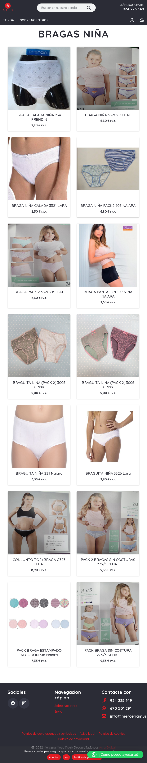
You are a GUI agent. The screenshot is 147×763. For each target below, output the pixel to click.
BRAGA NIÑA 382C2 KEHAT (108, 115)
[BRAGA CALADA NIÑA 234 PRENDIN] (39, 49)
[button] (115, 754)
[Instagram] (24, 703)
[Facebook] (13, 703)
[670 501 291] (106, 708)
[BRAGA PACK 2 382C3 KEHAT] (39, 226)
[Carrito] (141, 20)
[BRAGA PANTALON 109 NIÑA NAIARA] (108, 226)
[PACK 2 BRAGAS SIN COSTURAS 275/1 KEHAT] (108, 494)
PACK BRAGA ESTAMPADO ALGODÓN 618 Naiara (39, 652)
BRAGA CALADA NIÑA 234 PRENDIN (39, 117)
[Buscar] (89, 7)
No (66, 757)
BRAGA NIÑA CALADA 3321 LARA (39, 205)
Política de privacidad (87, 757)
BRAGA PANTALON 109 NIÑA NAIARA (108, 294)
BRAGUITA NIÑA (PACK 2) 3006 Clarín (108, 384)
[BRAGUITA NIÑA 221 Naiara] (39, 408)
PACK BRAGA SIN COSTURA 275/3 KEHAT (107, 652)
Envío (58, 711)
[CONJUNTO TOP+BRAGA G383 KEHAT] (39, 494)
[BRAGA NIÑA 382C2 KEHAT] (108, 49)
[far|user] (132, 19)
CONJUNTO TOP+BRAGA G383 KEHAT (39, 561)
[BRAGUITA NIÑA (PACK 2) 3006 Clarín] (108, 317)
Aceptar (54, 757)
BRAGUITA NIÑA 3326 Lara (108, 473)
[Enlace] (8, 7)
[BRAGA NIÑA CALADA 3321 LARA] (39, 140)
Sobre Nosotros (66, 706)
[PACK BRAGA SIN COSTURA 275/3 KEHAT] (108, 585)
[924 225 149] (106, 700)
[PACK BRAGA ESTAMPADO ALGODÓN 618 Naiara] (39, 585)
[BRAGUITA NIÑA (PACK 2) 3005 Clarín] (39, 317)
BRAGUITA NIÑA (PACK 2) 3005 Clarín (39, 384)
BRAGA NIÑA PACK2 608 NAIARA (108, 205)
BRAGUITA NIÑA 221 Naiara (39, 473)
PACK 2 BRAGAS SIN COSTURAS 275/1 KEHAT (108, 561)
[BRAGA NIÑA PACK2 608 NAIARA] (108, 140)
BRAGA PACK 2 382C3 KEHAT (39, 292)
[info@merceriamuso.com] (106, 716)
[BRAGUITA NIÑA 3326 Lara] (108, 408)
